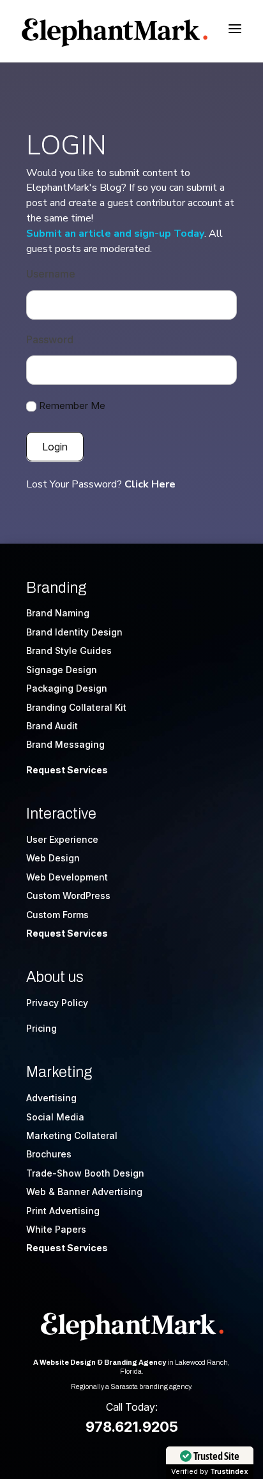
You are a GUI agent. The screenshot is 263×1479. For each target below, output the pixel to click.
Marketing (59, 1072)
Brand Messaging (65, 744)
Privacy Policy (57, 1002)
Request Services (67, 769)
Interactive (61, 814)
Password (49, 339)
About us (55, 977)
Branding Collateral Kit (76, 707)
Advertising (51, 1097)
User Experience (62, 839)
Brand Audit (52, 725)
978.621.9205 (132, 1426)
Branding (56, 588)
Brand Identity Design (74, 632)
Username (50, 273)
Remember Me (72, 405)
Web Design (53, 857)
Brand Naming (57, 612)
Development (78, 877)
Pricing (41, 1028)
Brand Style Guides (69, 650)
